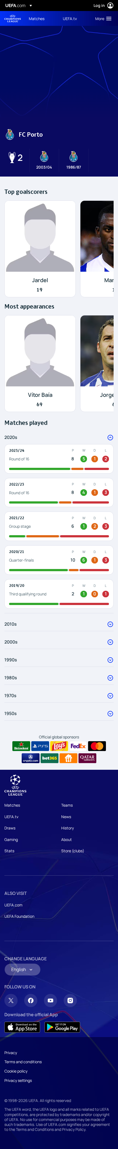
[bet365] (49, 758)
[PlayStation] (40, 746)
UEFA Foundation (19, 916)
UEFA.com (13, 905)
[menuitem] (41, 18)
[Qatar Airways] (87, 758)
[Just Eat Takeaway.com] (68, 758)
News (66, 816)
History (67, 828)
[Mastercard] (97, 746)
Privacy (10, 1052)
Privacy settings (18, 1080)
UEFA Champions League (12, 18)
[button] (102, 18)
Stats (9, 850)
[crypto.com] (31, 758)
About (66, 839)
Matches (12, 805)
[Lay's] (59, 746)
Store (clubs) (72, 850)
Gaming (11, 839)
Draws (9, 828)
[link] (36, 18)
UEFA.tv (11, 816)
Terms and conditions (23, 1061)
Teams (67, 805)
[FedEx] (78, 746)
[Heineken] (21, 746)
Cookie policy (15, 1071)
